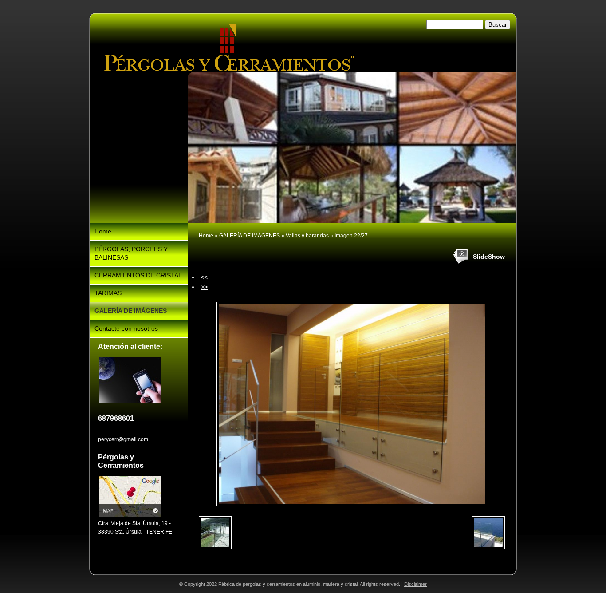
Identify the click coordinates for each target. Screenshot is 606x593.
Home (206, 236)
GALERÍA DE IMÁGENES (249, 236)
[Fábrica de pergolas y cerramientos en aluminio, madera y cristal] (228, 47)
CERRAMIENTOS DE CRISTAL (138, 275)
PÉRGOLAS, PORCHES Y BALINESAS (131, 253)
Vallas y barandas (307, 236)
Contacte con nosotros (126, 328)
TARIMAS (108, 292)
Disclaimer (415, 584)
